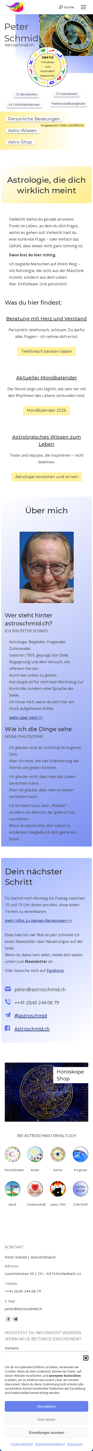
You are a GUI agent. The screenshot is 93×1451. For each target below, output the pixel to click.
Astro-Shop (20, 142)
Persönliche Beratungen (34, 119)
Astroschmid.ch (32, 1028)
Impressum (75, 1444)
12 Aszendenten (67, 94)
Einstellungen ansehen (46, 1433)
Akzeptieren (46, 1406)
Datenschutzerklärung (50, 1444)
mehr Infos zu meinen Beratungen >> (38, 920)
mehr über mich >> (26, 717)
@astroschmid (31, 1015)
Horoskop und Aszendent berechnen (47, 66)
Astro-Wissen (22, 130)
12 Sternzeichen (26, 94)
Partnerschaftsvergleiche (68, 104)
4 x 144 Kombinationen (24, 105)
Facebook (55, 970)
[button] (85, 1358)
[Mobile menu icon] (83, 7)
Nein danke (46, 1419)
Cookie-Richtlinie (21, 1444)
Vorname (12, 1348)
